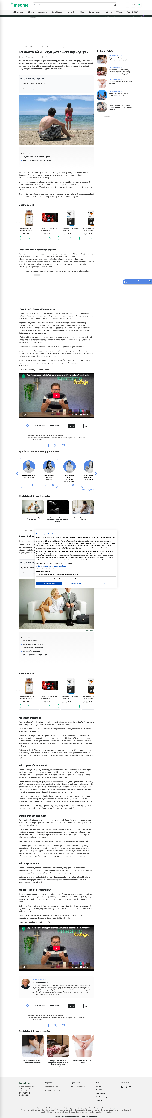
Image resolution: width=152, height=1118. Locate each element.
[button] (48, 445)
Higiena (81, 12)
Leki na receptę (18, 12)
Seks (26, 47)
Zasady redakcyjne (102, 1097)
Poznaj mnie (27, 485)
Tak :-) (71, 426)
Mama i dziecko (56, 12)
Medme (20, 47)
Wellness (119, 12)
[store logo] (19, 4)
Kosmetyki (71, 12)
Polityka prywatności (52, 1090)
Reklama (99, 1100)
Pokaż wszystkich (88, 490)
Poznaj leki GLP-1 (133, 12)
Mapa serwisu (100, 1093)
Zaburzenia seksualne (35, 47)
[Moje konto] (139, 5)
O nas (98, 1083)
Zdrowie (31, 12)
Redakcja (99, 1090)
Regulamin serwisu (51, 1087)
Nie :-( (87, 426)
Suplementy (42, 12)
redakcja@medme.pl (78, 1087)
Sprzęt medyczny (95, 12)
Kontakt (98, 1086)
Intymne (109, 12)
